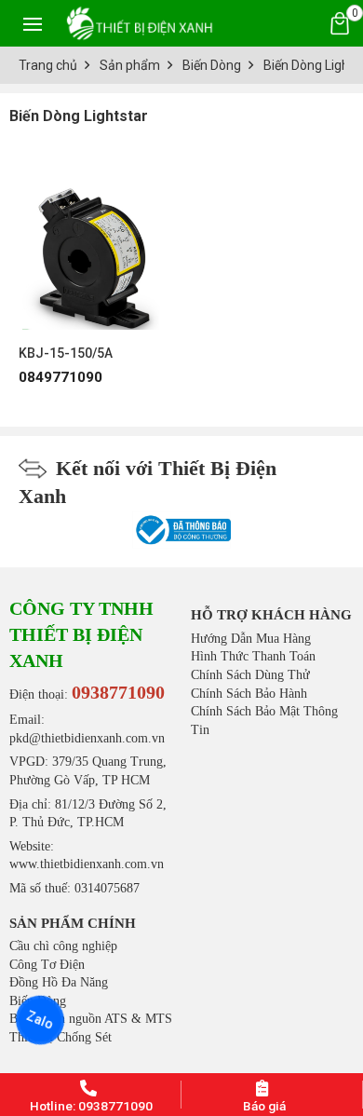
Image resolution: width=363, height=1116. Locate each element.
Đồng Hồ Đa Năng (58, 982)
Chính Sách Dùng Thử (250, 675)
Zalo (40, 1020)
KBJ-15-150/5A (66, 353)
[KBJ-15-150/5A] (91, 248)
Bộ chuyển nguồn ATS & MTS (90, 1019)
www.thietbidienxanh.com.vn (86, 864)
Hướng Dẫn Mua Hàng (251, 639)
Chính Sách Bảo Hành (249, 694)
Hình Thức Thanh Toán (253, 656)
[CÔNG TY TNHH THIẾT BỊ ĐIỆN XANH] (139, 23)
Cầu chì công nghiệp (63, 946)
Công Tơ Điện (47, 965)
